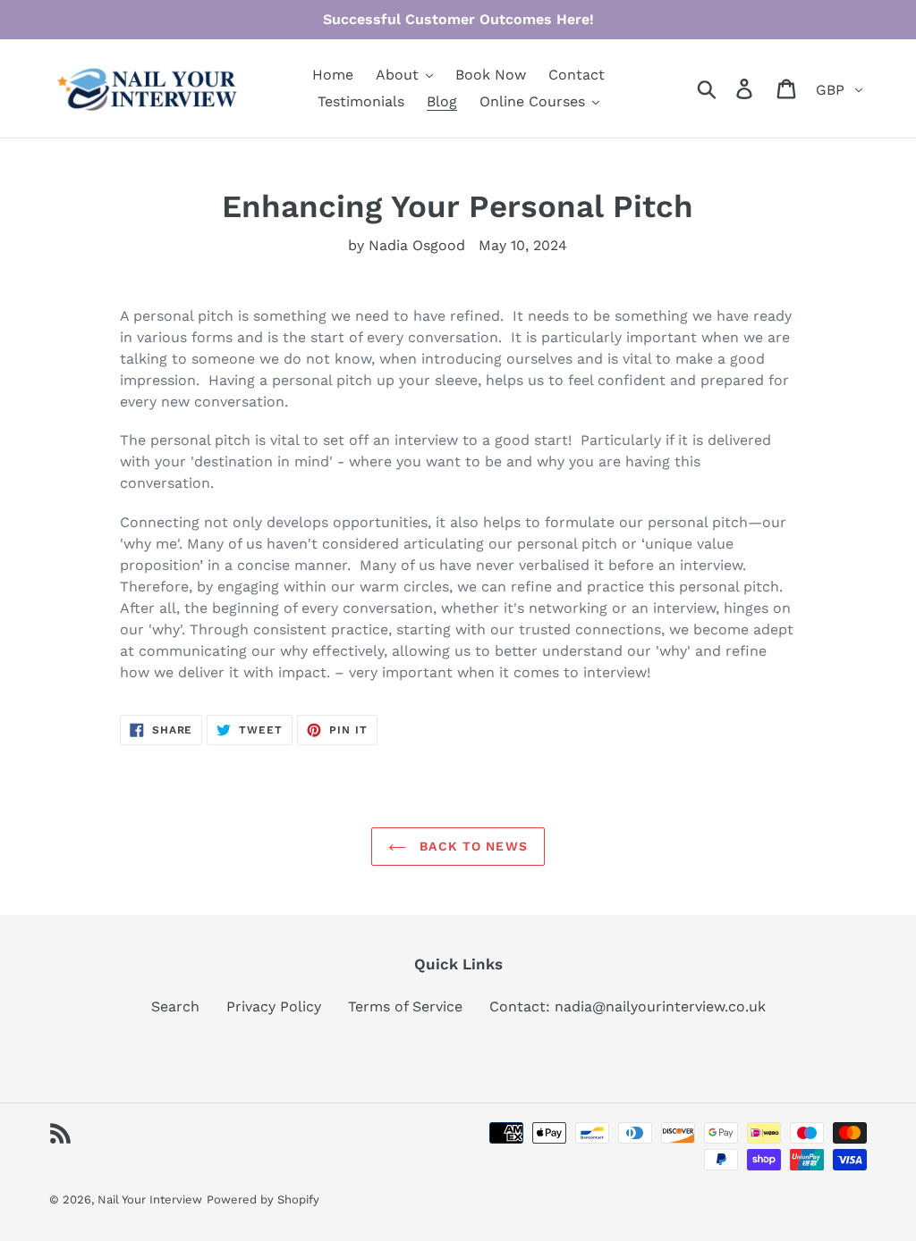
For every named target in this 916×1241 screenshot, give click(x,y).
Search (175, 1006)
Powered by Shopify (263, 1199)
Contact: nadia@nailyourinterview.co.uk (627, 1006)
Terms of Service (405, 1006)
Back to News (471, 846)
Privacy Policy (273, 1006)
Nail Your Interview (150, 1199)
